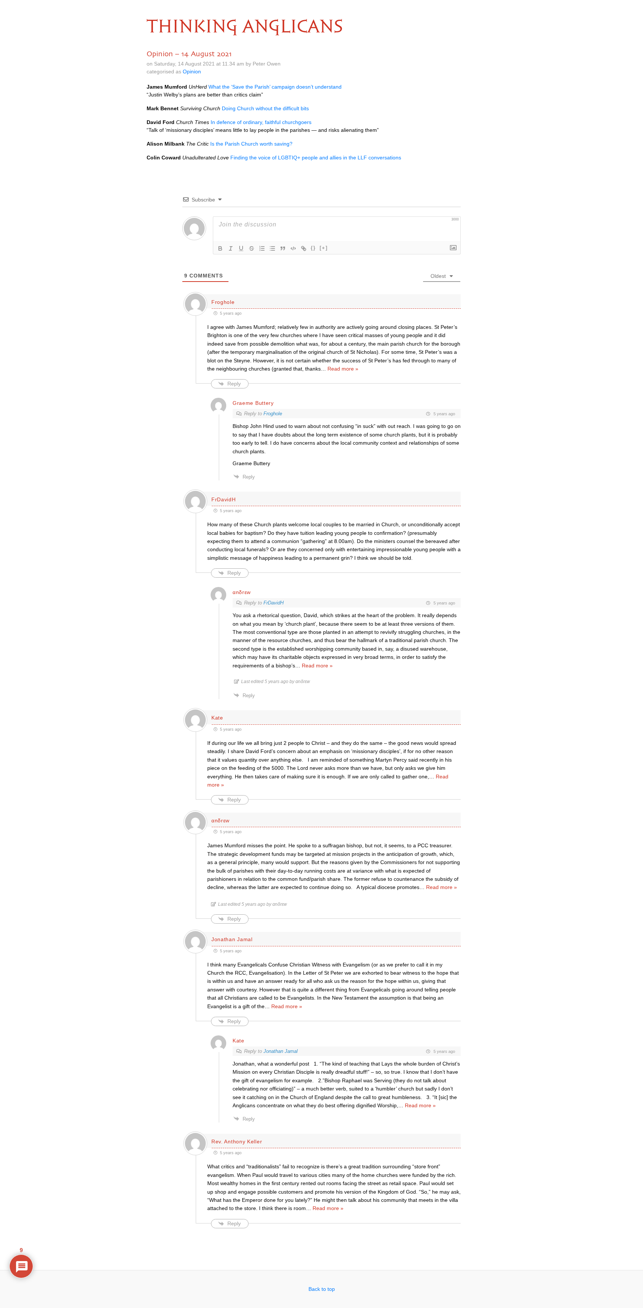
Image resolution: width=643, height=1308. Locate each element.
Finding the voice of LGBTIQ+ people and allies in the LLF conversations (315, 158)
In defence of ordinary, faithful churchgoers (261, 122)
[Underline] (241, 248)
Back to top (321, 1289)
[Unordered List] (272, 248)
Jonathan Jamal (280, 1051)
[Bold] (220, 248)
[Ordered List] (262, 248)
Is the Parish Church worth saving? (251, 144)
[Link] (303, 248)
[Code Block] (293, 248)
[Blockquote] (283, 248)
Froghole (272, 413)
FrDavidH (273, 603)
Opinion (192, 71)
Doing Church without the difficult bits (265, 108)
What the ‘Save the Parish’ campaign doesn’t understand (275, 87)
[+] (324, 248)
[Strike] (251, 248)
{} (313, 248)
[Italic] (230, 248)
